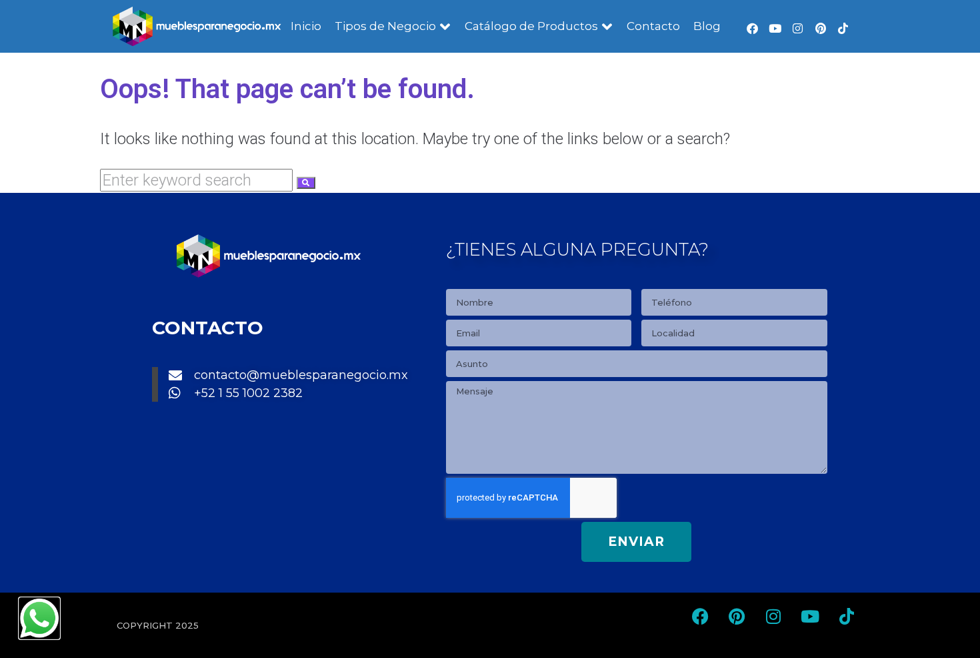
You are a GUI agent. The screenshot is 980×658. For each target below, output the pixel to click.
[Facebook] (752, 28)
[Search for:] (198, 180)
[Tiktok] (843, 28)
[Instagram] (798, 28)
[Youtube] (775, 28)
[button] (393, 26)
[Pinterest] (820, 28)
